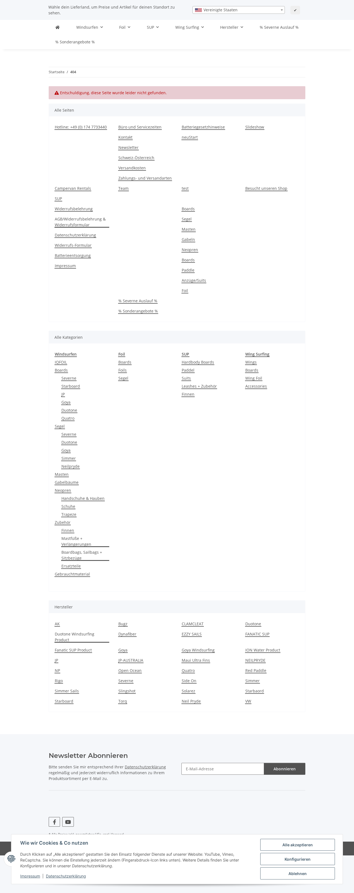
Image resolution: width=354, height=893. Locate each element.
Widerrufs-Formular (73, 245)
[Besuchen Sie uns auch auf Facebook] (54, 822)
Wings (251, 362)
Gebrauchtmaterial (72, 574)
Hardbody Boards (198, 362)
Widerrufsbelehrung (74, 208)
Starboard (70, 386)
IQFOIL (61, 362)
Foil (185, 290)
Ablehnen (297, 873)
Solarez (188, 691)
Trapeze (68, 514)
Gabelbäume (67, 482)
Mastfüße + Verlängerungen (76, 541)
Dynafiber (127, 634)
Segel (187, 219)
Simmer (68, 458)
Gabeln (188, 239)
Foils (122, 370)
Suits (186, 378)
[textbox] (239, 10)
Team (123, 188)
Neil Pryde (191, 701)
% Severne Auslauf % (279, 27)
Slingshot (127, 691)
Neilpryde (70, 466)
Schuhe (68, 506)
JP (63, 394)
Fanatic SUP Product (73, 650)
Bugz (122, 623)
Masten (189, 229)
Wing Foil (253, 378)
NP (57, 670)
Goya (66, 402)
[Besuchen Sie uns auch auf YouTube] (68, 822)
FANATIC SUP (257, 634)
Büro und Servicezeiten (140, 127)
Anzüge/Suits (194, 280)
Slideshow (254, 127)
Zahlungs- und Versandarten (145, 178)
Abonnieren (285, 768)
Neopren (190, 249)
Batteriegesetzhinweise (203, 127)
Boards (188, 208)
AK (57, 623)
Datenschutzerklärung (66, 876)
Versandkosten (132, 167)
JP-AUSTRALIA (130, 660)
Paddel (188, 370)
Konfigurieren (298, 859)
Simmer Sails (67, 691)
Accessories (256, 386)
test (185, 188)
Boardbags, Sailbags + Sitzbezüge (81, 555)
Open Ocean (130, 670)
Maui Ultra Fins (196, 660)
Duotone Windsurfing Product (74, 636)
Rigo (59, 680)
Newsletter (128, 147)
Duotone (69, 410)
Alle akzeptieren (297, 844)
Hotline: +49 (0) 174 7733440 (81, 127)
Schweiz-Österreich (136, 157)
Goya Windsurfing (198, 650)
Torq (122, 701)
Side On (189, 680)
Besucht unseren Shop (266, 188)
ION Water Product (262, 650)
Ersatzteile (71, 566)
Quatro (67, 418)
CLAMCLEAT (193, 623)
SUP (58, 198)
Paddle (188, 270)
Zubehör (63, 522)
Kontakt (125, 137)
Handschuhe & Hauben (83, 498)
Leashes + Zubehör (199, 386)
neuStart (190, 137)
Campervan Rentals (73, 188)
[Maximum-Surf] (57, 27)
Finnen (67, 530)
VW (248, 701)
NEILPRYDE (255, 660)
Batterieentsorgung (73, 255)
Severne (68, 378)
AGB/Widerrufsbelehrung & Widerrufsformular (80, 221)
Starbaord (254, 691)
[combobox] (238, 10)
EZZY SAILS (192, 634)
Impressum (30, 876)
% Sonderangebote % (75, 41)
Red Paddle (255, 670)
